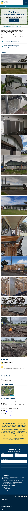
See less (14, 372)
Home (2, 26)
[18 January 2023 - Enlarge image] (14, 246)
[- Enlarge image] (14, 64)
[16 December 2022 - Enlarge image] (14, 266)
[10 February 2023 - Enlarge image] (14, 226)
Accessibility (3, 501)
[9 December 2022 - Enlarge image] (14, 306)
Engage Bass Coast (8, 506)
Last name (17, 453)
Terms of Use (4, 499)
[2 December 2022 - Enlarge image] (14, 327)
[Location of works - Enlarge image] (7, 391)
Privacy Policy (4, 497)
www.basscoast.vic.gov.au (7, 415)
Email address (4, 459)
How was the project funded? (11, 46)
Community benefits (11, 42)
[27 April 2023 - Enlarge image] (14, 84)
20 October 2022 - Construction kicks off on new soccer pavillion (14, 379)
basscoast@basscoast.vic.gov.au (9, 411)
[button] (25, 2)
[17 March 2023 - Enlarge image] (14, 145)
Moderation (3, 504)
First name (3, 453)
